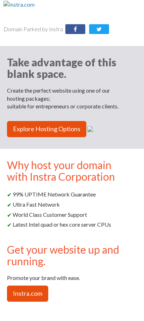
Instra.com (27, 293)
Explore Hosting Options (46, 129)
